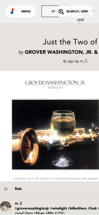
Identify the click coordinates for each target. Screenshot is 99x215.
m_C (83, 61)
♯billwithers (77, 208)
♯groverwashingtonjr (32, 208)
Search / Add (77, 11)
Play (55, 126)
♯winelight (58, 208)
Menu (26, 11)
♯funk (92, 208)
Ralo (18, 189)
